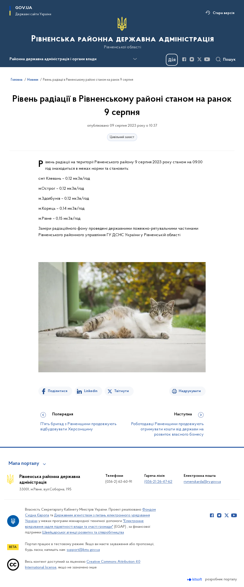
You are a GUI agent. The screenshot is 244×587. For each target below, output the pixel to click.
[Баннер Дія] (172, 60)
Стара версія (223, 13)
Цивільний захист (122, 137)
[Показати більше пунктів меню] (134, 59)
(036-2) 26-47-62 (158, 482)
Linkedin (90, 391)
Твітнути (121, 391)
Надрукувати (190, 391)
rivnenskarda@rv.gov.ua (202, 482)
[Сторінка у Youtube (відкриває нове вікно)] (207, 59)
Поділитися (57, 391)
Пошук (229, 60)
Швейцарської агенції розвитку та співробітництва (83, 532)
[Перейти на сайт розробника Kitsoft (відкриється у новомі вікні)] (195, 579)
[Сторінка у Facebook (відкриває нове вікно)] (184, 59)
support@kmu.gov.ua (83, 550)
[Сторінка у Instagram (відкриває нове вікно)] (192, 59)
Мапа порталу (24, 463)
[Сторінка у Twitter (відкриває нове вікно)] (199, 59)
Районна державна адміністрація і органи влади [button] (53, 59)
